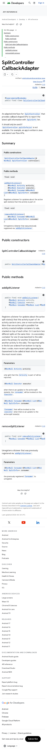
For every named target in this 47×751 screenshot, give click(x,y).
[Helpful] (17, 24)
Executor (21, 188)
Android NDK (7, 672)
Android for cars (8, 609)
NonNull (7, 161)
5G (3, 588)
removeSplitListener (14, 214)
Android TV (6, 613)
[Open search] (29, 2)
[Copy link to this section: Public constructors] (31, 240)
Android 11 (6, 646)
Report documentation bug (12, 686)
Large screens (7, 598)
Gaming (5, 568)
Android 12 (6, 642)
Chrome (5, 713)
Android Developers (9, 19)
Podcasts (5, 558)
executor (8, 412)
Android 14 (6, 635)
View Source (37, 82)
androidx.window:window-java (33, 78)
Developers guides (9, 660)
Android (5, 535)
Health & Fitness (8, 576)
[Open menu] (3, 3)
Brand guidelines (24, 733)
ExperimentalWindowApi (16, 98)
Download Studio (8, 668)
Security (5, 543)
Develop (22, 19)
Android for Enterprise (10, 539)
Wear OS (5, 602)
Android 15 (6, 631)
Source (4, 547)
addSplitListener (12, 183)
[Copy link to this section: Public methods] (26, 277)
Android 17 (6, 623)
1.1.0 (43, 84)
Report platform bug (9, 682)
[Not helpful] (21, 24)
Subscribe (33, 739)
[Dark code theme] (43, 95)
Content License (26, 506)
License (13, 733)
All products (7, 724)
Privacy (4, 584)
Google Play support (9, 690)
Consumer (21, 190)
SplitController (32, 114)
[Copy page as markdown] (12, 74)
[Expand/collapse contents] (15, 30)
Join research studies (10, 694)
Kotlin (35, 87)
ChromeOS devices (9, 605)
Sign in (41, 3)
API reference (10, 12)
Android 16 (6, 627)
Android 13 (6, 639)
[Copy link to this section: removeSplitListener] (26, 426)
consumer (19, 392)
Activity (21, 185)
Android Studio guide (10, 656)
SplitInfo (31, 120)
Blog (3, 554)
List (6, 193)
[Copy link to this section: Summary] (17, 143)
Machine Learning (9, 572)
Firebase (5, 717)
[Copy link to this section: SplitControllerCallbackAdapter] (4, 254)
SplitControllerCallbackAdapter (19, 158)
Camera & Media (8, 580)
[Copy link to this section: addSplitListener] (22, 288)
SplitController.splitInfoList (17, 127)
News (4, 550)
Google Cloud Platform (11, 721)
